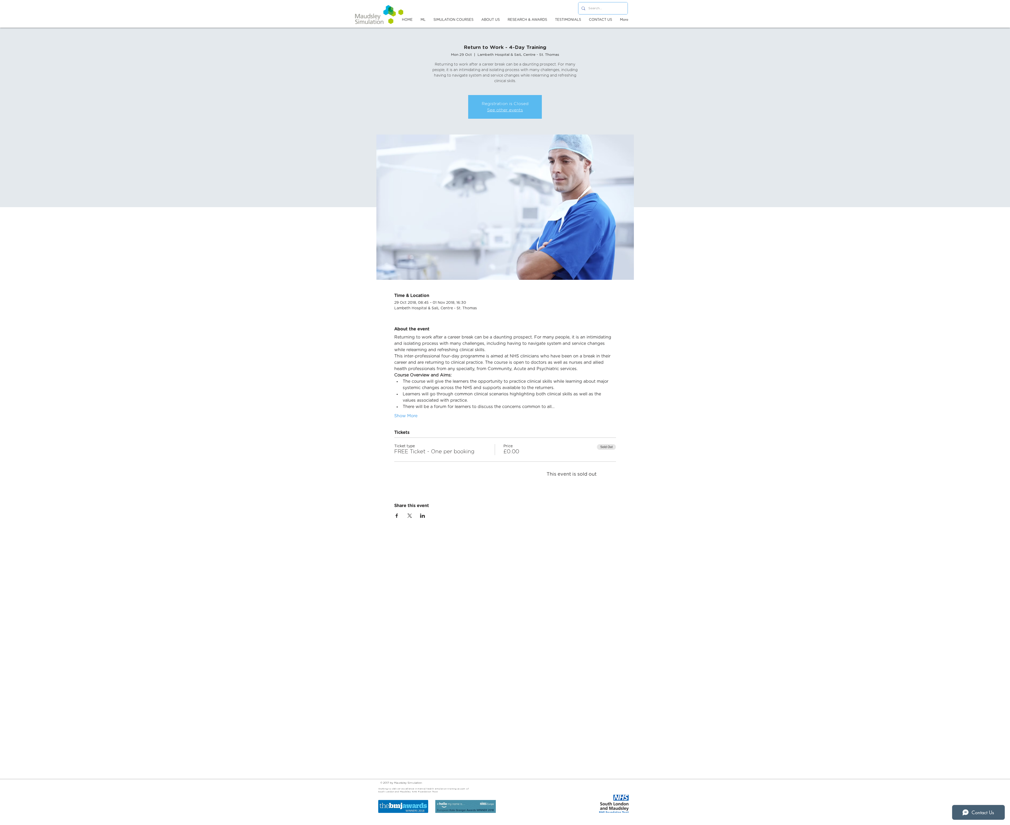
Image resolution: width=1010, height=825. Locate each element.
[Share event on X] (409, 516)
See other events (505, 110)
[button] (490, 20)
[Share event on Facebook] (396, 516)
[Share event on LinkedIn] (422, 516)
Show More (405, 416)
